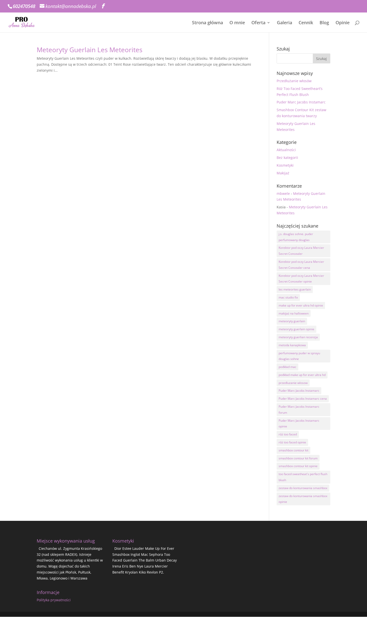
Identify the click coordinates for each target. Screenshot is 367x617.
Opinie (343, 23)
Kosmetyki (285, 165)
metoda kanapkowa (292, 345)
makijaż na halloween (294, 313)
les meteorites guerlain (295, 289)
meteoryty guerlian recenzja (298, 337)
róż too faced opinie (292, 442)
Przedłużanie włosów (294, 80)
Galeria (284, 23)
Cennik (306, 23)
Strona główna (207, 23)
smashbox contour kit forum (298, 458)
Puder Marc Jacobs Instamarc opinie (299, 423)
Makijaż (283, 173)
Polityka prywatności (54, 600)
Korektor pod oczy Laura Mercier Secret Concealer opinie (301, 279)
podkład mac (287, 367)
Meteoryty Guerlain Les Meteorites (89, 49)
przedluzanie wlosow (293, 383)
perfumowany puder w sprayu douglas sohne (299, 356)
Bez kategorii (287, 157)
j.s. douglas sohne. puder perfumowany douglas (296, 237)
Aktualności (286, 149)
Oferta (258, 23)
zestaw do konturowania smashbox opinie (303, 499)
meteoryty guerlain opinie (296, 329)
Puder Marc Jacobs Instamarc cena (303, 398)
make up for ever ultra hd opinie (301, 305)
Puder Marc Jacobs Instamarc (301, 102)
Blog (324, 23)
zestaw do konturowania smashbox (303, 488)
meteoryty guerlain (292, 321)
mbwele (283, 193)
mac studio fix (288, 297)
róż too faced (288, 434)
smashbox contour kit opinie (298, 466)
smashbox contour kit (293, 450)
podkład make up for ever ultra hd (302, 375)
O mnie (237, 23)
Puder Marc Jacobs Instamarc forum (299, 409)
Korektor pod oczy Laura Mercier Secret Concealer (301, 251)
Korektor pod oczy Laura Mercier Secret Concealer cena (301, 265)
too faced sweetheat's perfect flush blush (303, 477)
